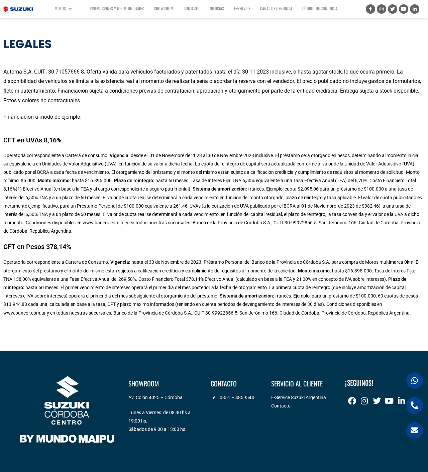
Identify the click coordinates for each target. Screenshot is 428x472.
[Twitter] (392, 9)
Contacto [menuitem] (192, 8)
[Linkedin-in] (414, 9)
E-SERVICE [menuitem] (242, 8)
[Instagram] (381, 9)
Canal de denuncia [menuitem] (276, 8)
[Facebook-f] (370, 9)
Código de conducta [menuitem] (319, 8)
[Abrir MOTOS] (70, 9)
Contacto (281, 405)
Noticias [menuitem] (217, 8)
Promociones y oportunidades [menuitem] (117, 8)
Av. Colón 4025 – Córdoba (155, 397)
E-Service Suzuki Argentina (298, 397)
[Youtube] (403, 9)
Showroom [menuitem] (164, 8)
